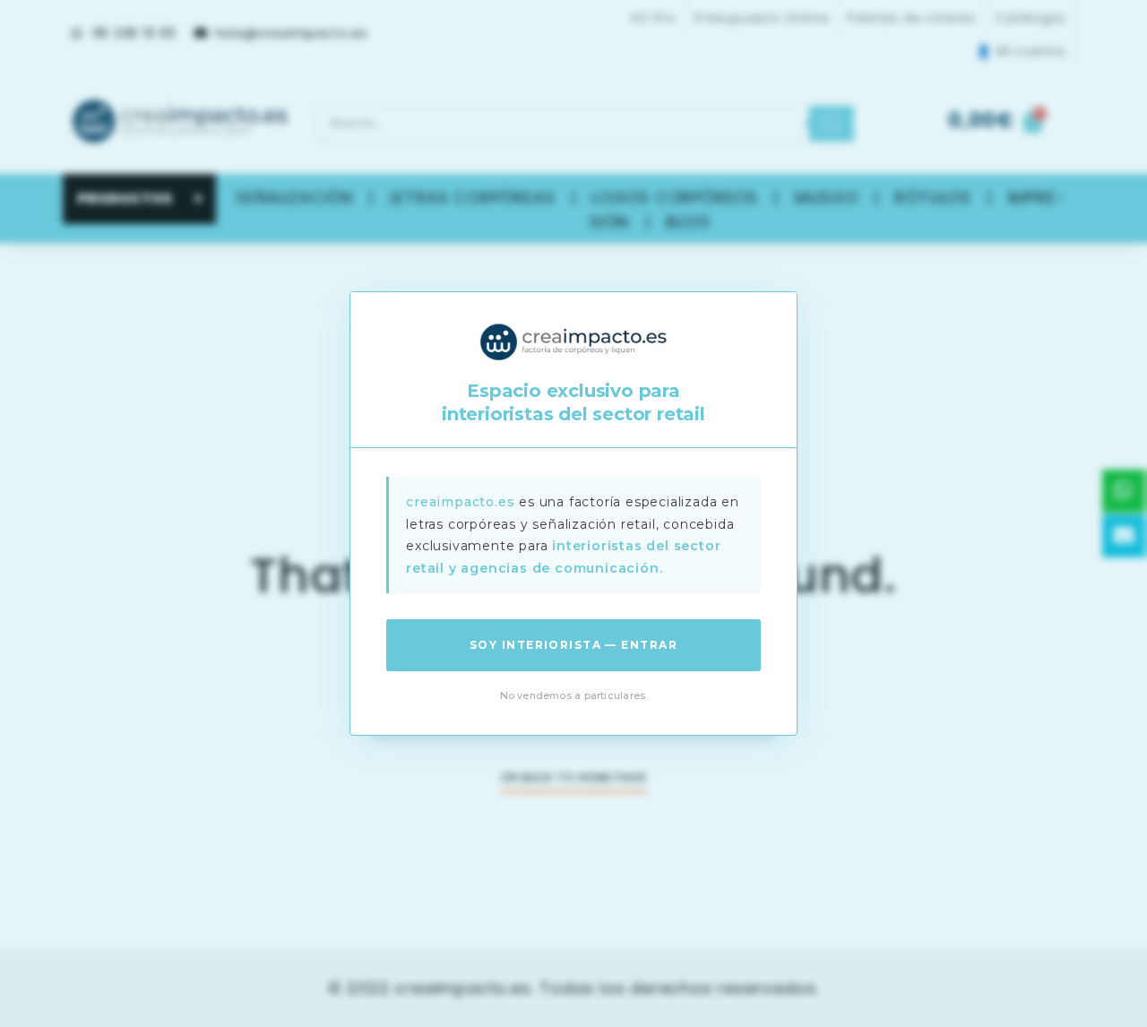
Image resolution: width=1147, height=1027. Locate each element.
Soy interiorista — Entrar (573, 645)
